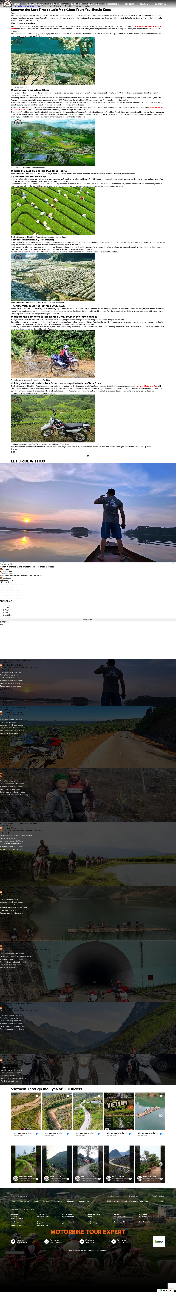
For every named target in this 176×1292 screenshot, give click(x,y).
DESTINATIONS (112, 4)
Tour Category (33, 4)
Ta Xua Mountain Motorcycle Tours (68, 1223)
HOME (17, 4)
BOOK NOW (88, 620)
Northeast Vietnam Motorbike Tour (16, 1224)
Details (3, 622)
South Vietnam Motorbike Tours (43, 1215)
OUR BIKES (129, 4)
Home (13, 1201)
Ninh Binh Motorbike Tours (94, 1223)
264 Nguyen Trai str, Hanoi (117, 1201)
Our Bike (46, 1201)
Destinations (25, 1201)
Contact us (58, 1201)
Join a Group (56, 4)
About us (92, 4)
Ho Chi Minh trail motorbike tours (68, 1215)
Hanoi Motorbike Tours (94, 1215)
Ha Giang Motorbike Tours (120, 1215)
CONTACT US (160, 4)
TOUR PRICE (76, 4)
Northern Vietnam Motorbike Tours (17, 1216)
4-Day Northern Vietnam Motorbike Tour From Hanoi (27, 566)
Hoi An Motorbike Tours (120, 1223)
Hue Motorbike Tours (144, 1223)
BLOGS (143, 4)
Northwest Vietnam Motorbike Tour (42, 1224)
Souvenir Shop (84, 1201)
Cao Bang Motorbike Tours (145, 1215)
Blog (36, 1201)
